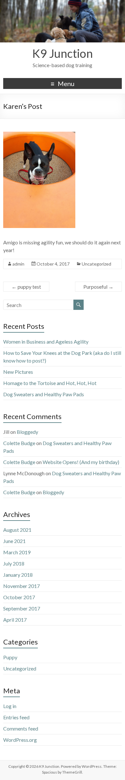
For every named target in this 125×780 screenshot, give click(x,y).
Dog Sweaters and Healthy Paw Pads (43, 394)
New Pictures (18, 372)
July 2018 (13, 563)
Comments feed (20, 728)
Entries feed (16, 717)
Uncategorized (96, 264)
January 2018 (18, 575)
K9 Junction (62, 53)
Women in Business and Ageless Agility (45, 341)
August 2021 (17, 530)
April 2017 (15, 620)
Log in (9, 706)
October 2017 (19, 597)
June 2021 (14, 541)
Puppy (10, 657)
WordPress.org (20, 740)
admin (18, 264)
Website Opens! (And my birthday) (81, 462)
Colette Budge (19, 443)
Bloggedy (27, 432)
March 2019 (16, 552)
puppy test (26, 287)
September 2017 (21, 608)
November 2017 (21, 586)
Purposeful (98, 287)
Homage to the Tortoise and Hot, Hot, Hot (49, 383)
